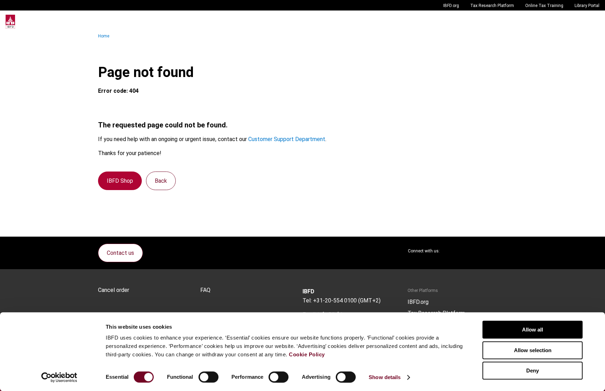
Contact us (120, 253)
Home (103, 36)
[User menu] (592, 22)
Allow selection (532, 350)
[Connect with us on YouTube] (484, 251)
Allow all (532, 330)
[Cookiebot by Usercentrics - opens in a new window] (59, 377)
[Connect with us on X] (451, 251)
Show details (385, 377)
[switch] (208, 377)
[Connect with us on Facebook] (501, 251)
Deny (532, 370)
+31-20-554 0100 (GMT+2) (347, 300)
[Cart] (578, 22)
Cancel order (113, 290)
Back (161, 180)
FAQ (205, 290)
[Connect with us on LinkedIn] (467, 251)
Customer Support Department (286, 139)
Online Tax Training (544, 5)
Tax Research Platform (492, 5)
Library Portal (587, 5)
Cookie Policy (307, 354)
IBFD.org (451, 5)
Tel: (307, 300)
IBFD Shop (120, 180)
